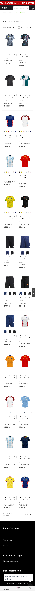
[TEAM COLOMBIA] (10, 482)
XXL (27, 56)
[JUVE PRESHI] (10, 40)
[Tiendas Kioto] (9, 8)
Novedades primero (9, 27)
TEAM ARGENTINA (9, 465)
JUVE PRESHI (8, 61)
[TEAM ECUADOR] (25, 442)
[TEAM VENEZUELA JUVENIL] (25, 121)
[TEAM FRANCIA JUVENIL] (10, 121)
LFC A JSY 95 (8, 103)
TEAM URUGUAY (24, 424)
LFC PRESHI (22, 63)
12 (14, 135)
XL (14, 54)
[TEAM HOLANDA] (10, 361)
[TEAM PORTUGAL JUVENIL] (25, 202)
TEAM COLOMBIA (9, 505)
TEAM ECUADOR (24, 465)
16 (27, 137)
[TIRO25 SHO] (10, 282)
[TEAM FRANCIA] (25, 482)
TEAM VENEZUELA (9, 424)
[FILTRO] (33, 295)
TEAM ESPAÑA (23, 384)
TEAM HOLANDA (8, 384)
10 (10, 135)
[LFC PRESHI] (25, 40)
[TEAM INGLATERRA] (25, 321)
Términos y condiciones (10, 561)
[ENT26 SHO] (10, 242)
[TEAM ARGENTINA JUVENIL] (10, 161)
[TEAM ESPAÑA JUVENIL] (25, 161)
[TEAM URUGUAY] (25, 401)
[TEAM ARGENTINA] (10, 442)
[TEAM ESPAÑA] (25, 361)
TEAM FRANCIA (23, 505)
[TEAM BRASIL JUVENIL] (10, 202)
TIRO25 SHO (7, 303)
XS (29, 335)
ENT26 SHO (7, 263)
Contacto (6, 546)
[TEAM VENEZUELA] (10, 401)
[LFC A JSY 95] (10, 80)
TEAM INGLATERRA (25, 343)
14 (10, 137)
